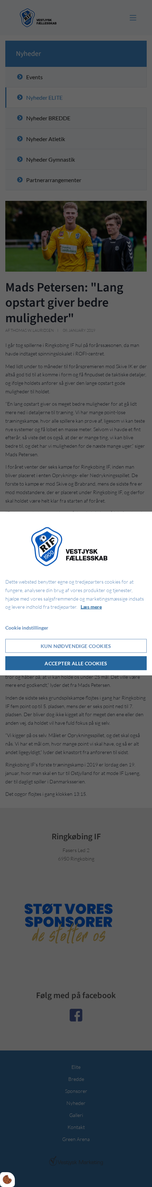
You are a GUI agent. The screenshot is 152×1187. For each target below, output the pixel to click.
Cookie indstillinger (26, 628)
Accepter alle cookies (76, 663)
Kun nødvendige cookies (76, 646)
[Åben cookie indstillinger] (7, 1179)
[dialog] (76, 594)
